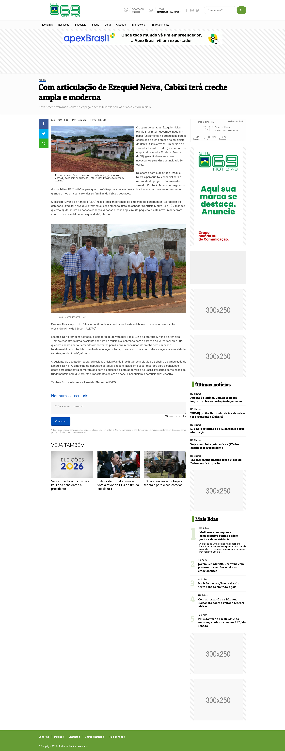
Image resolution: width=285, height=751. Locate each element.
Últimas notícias (94, 736)
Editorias (44, 736)
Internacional (138, 24)
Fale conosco (117, 736)
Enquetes (74, 736)
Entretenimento (160, 24)
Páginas (59, 736)
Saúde (95, 24)
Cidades (121, 24)
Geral (108, 24)
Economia (47, 24)
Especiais (80, 24)
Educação (63, 24)
